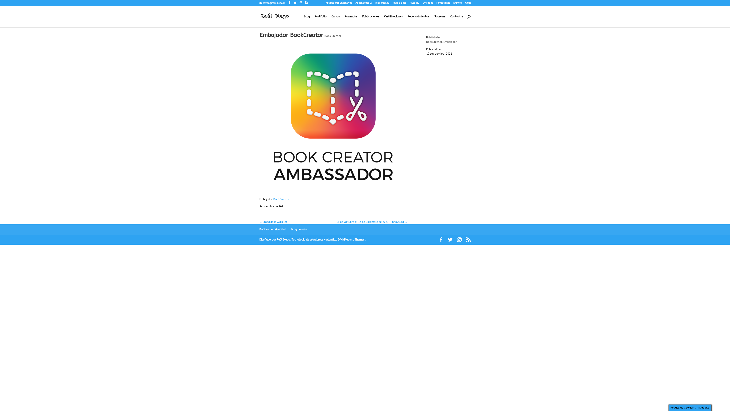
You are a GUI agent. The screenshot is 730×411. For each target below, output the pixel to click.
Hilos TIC (414, 3)
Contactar (456, 16)
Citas (468, 3)
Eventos (457, 3)
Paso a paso (399, 3)
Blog (307, 16)
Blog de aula (299, 229)
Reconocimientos (418, 16)
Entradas (428, 3)
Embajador (450, 42)
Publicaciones (370, 16)
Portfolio (321, 16)
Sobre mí (439, 16)
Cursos (336, 16)
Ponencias (351, 16)
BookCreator (281, 199)
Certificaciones (393, 16)
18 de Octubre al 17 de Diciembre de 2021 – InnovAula (371, 222)
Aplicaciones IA (363, 3)
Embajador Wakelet (273, 222)
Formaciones (443, 3)
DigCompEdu (382, 3)
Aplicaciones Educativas (339, 3)
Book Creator (333, 36)
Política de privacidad (272, 229)
